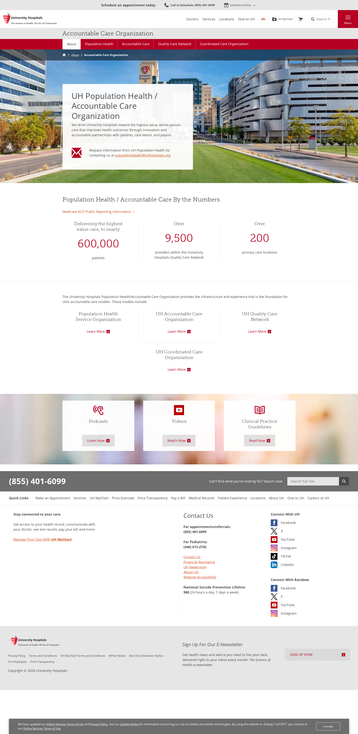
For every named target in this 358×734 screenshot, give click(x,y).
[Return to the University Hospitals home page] (30, 19)
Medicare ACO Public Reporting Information (96, 211)
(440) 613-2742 (194, 547)
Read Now (257, 440)
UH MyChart (285, 19)
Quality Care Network (174, 44)
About (71, 44)
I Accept (328, 726)
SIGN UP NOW (301, 654)
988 (186, 592)
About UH (191, 572)
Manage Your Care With (42, 539)
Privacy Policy (99, 724)
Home (64, 55)
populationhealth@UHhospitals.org (142, 155)
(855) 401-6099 (37, 481)
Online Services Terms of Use (65, 724)
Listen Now (96, 440)
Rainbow (263, 19)
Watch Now (176, 440)
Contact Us (191, 557)
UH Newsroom (195, 567)
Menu (348, 23)
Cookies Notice (129, 724)
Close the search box (335, 19)
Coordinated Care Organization (224, 44)
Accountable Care (135, 44)
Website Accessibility (199, 577)
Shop (300, 19)
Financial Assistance (199, 562)
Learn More (96, 331)
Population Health (99, 44)
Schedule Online (240, 5)
